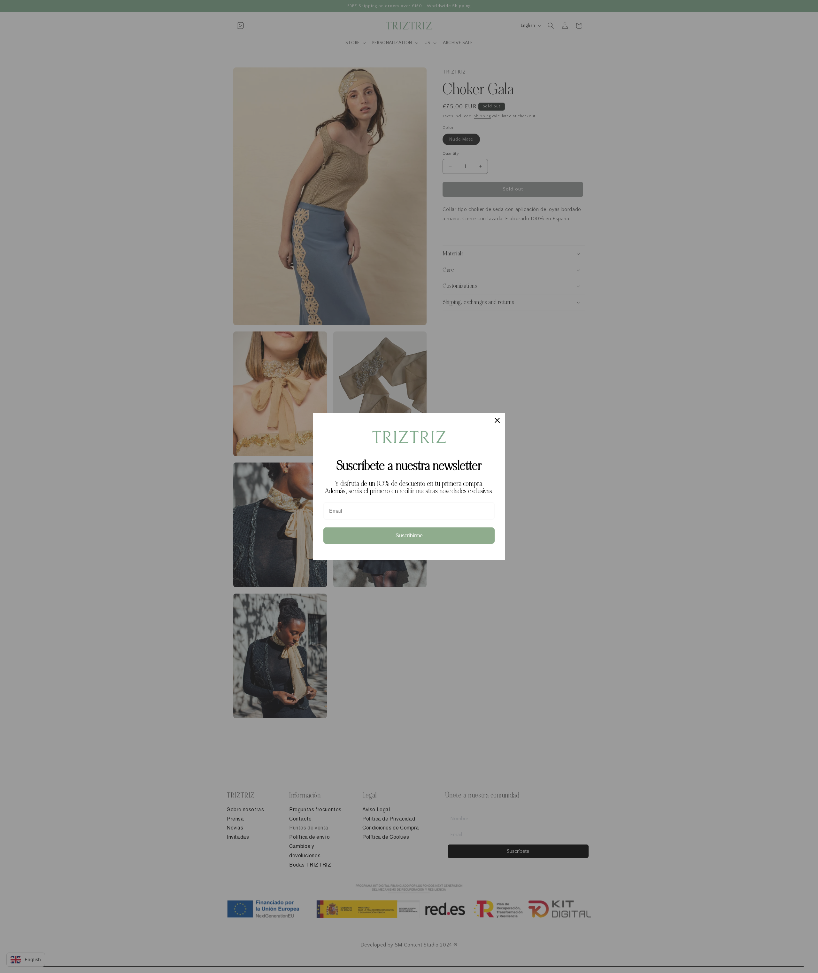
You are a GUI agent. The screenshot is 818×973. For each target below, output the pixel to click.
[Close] (497, 420)
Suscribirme (409, 535)
